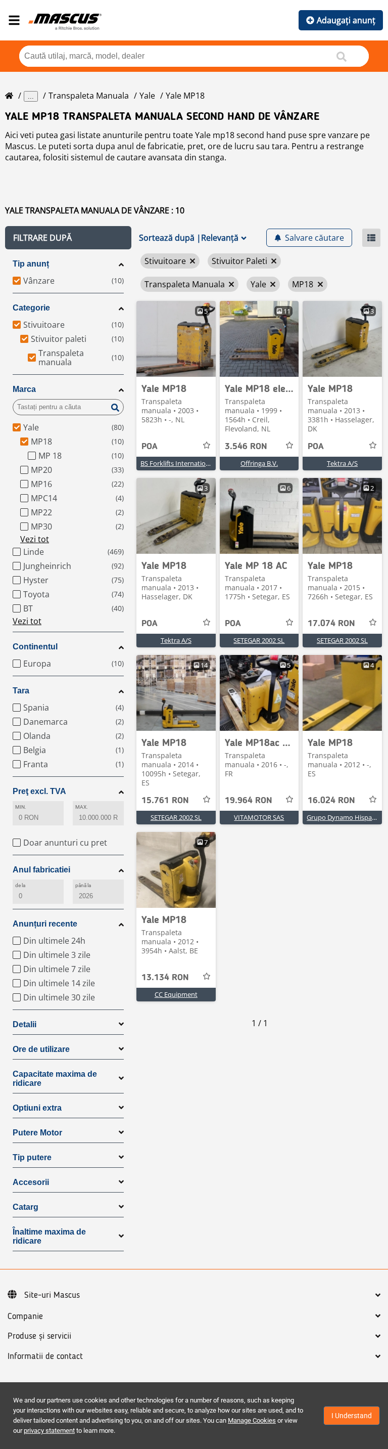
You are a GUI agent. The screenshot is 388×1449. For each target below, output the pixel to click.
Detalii (24, 1024)
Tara (21, 690)
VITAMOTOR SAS (259, 817)
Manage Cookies (252, 1420)
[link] (176, 339)
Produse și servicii (39, 1336)
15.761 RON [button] (165, 800)
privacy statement (49, 1430)
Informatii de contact (45, 1356)
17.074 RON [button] (331, 623)
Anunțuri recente (45, 923)
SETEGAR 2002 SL (258, 640)
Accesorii (31, 1182)
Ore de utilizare (41, 1049)
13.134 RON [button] (165, 977)
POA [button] (149, 446)
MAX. (81, 807)
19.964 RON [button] (248, 800)
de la (20, 885)
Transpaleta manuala (88, 95)
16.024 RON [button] (331, 800)
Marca (24, 389)
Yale (147, 95)
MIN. (20, 807)
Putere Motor (37, 1132)
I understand (351, 1416)
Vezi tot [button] (34, 539)
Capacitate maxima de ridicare (55, 1078)
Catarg (25, 1207)
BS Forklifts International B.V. (183, 463)
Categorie (31, 307)
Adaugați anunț (346, 20)
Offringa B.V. (259, 463)
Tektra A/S (342, 463)
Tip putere (32, 1157)
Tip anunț (31, 263)
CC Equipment (176, 994)
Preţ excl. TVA (39, 791)
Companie (25, 1316)
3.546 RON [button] (246, 446)
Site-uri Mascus (52, 1295)
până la (83, 885)
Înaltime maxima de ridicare (49, 1236)
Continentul (35, 646)
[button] (68, 237)
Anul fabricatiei (41, 869)
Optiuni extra (37, 1108)
